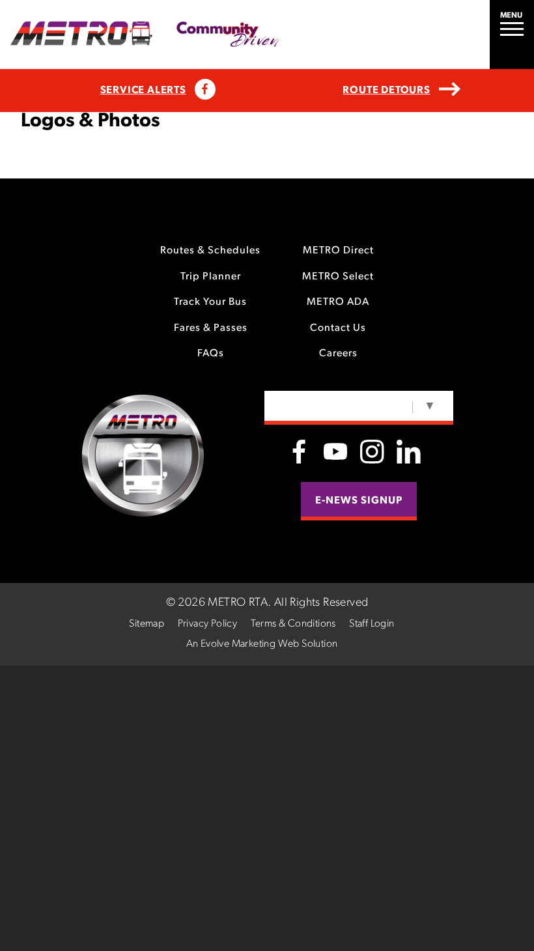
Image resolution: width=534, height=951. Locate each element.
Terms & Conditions (293, 624)
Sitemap (146, 624)
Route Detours (386, 90)
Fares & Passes (210, 328)
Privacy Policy (208, 624)
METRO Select (338, 277)
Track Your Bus (210, 302)
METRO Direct (338, 251)
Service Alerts (143, 90)
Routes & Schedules (210, 251)
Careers (338, 353)
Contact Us (338, 328)
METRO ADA (338, 302)
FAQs (210, 353)
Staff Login (371, 624)
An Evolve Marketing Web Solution (262, 644)
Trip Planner (210, 277)
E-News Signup (358, 501)
